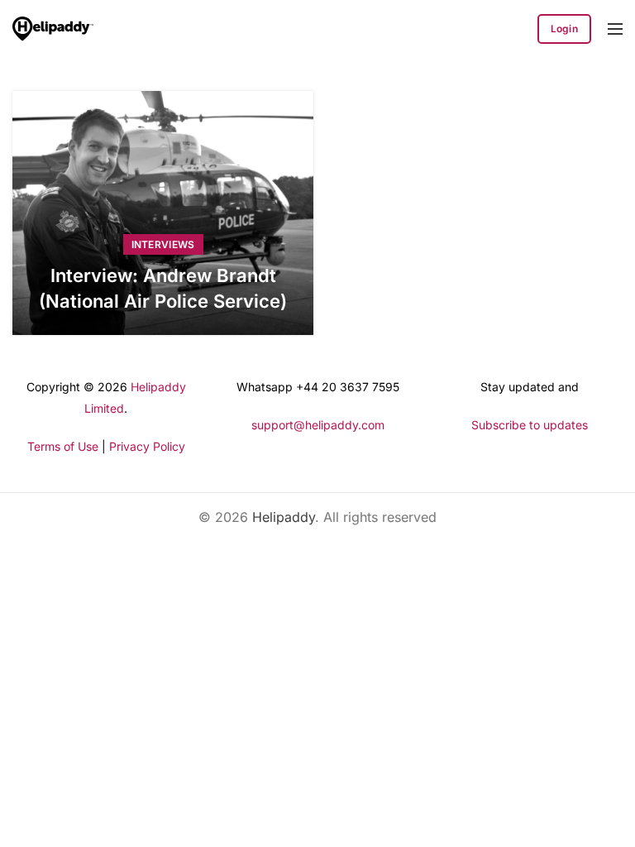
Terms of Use (62, 446)
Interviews (163, 244)
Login (565, 28)
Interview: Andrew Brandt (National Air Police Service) (163, 288)
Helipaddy (283, 517)
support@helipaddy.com (317, 425)
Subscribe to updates (529, 425)
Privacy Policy (147, 446)
